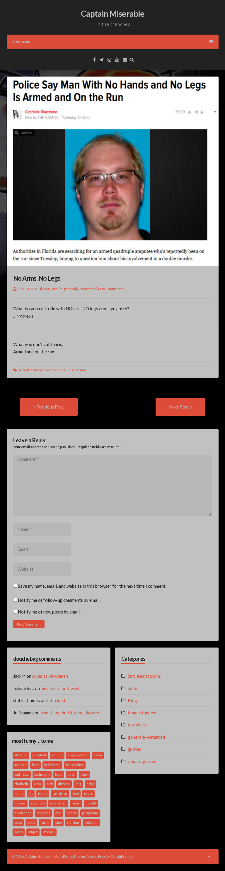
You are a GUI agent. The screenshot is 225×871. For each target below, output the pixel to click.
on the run (62, 370)
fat (31, 793)
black (84, 774)
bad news (21, 774)
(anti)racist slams (144, 676)
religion (73, 822)
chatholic (21, 784)
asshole (20, 764)
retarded (79, 370)
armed (23, 370)
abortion (21, 755)
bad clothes (75, 764)
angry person (78, 755)
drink (90, 784)
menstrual (58, 803)
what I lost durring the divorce (69, 712)
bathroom (42, 774)
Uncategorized (142, 761)
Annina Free (96, 856)
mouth (91, 803)
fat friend (56, 700)
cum (37, 784)
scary (18, 832)
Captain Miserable (112, 13)
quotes (134, 749)
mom (76, 803)
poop (18, 822)
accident (39, 755)
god (76, 793)
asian (98, 755)
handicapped (41, 370)
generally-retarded (79, 289)
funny (42, 793)
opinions (43, 813)
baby (35, 764)
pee (58, 813)
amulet (57, 755)
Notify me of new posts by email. (49, 611)
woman (49, 832)
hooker (20, 803)
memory (38, 803)
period (72, 813)
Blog (132, 700)
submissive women (50, 676)
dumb (18, 793)
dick (49, 784)
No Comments (111, 289)
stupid (33, 832)
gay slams (60, 793)
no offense (22, 813)
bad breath (52, 764)
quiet (31, 822)
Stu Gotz (50, 289)
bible (58, 774)
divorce (64, 784)
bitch (71, 774)
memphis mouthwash (61, 688)
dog (78, 784)
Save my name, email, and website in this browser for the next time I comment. (92, 586)
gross (88, 793)
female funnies (142, 712)
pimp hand (90, 813)
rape (58, 822)
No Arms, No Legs (36, 278)
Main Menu (21, 42)
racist (45, 822)
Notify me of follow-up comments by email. (59, 600)
